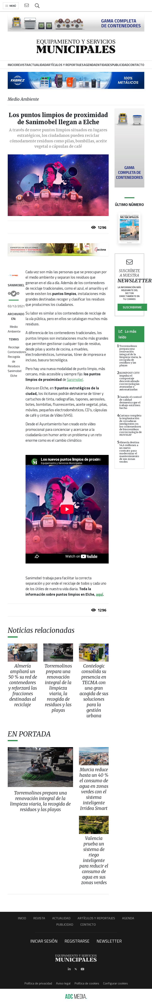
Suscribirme (132, 307)
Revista (39, 918)
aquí (99, 594)
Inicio (22, 918)
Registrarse (77, 941)
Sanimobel (14, 370)
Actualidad (61, 918)
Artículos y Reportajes (96, 918)
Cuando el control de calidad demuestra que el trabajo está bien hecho (130, 402)
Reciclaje (13, 347)
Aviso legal (63, 983)
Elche (13, 375)
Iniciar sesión (43, 941)
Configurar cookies (115, 983)
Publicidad (64, 924)
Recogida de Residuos (14, 361)
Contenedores (17, 351)
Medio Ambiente (14, 329)
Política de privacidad (38, 983)
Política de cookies (86, 983)
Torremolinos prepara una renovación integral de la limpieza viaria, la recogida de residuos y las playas (130, 355)
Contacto (88, 924)
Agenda (128, 918)
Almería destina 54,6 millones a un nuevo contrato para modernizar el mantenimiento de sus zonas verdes (129, 452)
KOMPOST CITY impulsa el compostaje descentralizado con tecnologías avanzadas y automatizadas (129, 381)
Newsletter (109, 941)
